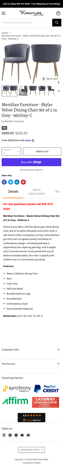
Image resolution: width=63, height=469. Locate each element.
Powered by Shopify (31, 462)
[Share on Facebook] (4, 182)
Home (5, 32)
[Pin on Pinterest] (23, 182)
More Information (36, 191)
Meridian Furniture (14, 121)
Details (13, 191)
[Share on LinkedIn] (16, 182)
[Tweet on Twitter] (10, 182)
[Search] (56, 22)
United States (30, 449)
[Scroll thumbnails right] (58, 91)
